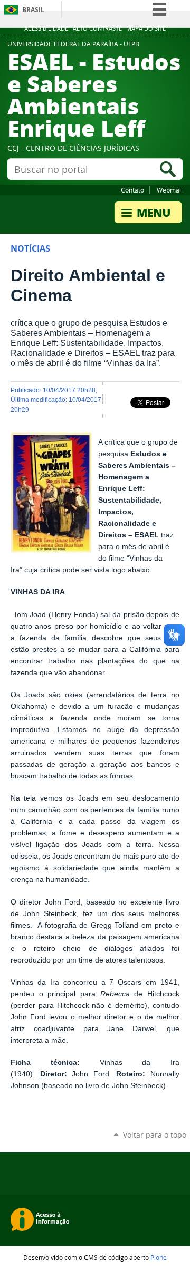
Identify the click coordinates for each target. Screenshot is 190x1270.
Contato (132, 190)
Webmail (170, 190)
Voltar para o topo (154, 1135)
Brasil (33, 9)
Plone (158, 1257)
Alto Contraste (97, 28)
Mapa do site (146, 28)
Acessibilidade (46, 28)
